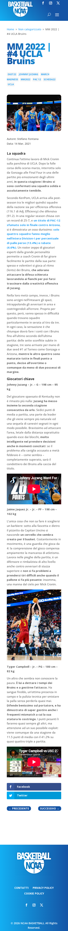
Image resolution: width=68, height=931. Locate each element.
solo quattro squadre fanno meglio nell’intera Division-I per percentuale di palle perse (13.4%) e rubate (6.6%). (33, 238)
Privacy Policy (43, 888)
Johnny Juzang (28, 74)
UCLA (11, 84)
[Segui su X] (58, 3)
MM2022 (25, 79)
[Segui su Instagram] (51, 3)
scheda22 (49, 79)
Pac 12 (37, 79)
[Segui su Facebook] (43, 3)
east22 (12, 74)
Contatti (21, 888)
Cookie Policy (34, 893)
